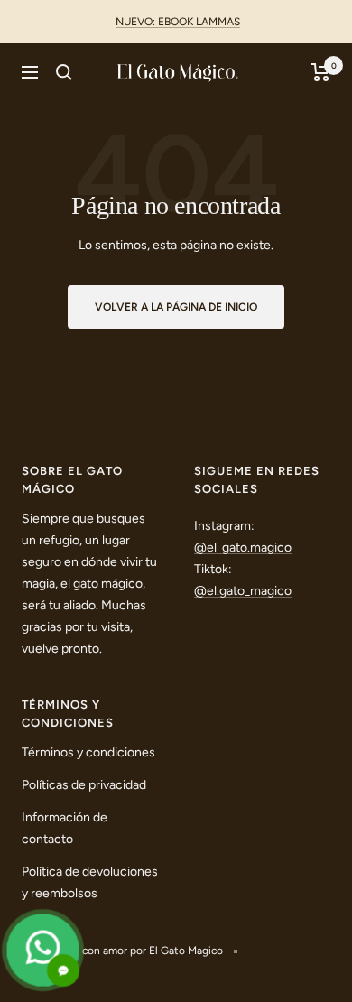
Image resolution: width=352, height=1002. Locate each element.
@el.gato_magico (243, 590)
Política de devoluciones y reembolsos (90, 882)
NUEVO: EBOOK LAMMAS (178, 21)
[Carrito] (320, 72)
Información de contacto (64, 828)
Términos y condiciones (88, 752)
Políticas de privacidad (84, 785)
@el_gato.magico (243, 547)
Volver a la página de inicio (176, 307)
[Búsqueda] (64, 72)
